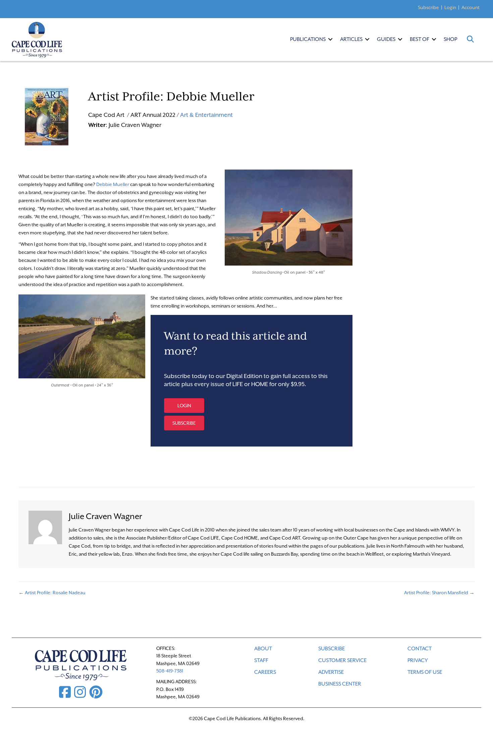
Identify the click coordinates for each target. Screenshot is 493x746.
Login (450, 7)
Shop (450, 39)
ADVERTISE (331, 672)
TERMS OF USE (424, 672)
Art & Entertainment (206, 114)
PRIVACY (417, 660)
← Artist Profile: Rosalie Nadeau (52, 592)
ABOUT (263, 649)
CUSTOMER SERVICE (342, 660)
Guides (386, 39)
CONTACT (419, 649)
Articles (351, 39)
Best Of (419, 39)
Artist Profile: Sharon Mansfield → (439, 592)
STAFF (261, 660)
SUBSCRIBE (331, 649)
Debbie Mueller (112, 184)
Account (470, 7)
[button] (330, 39)
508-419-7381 (169, 670)
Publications (308, 39)
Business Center (339, 684)
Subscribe (428, 7)
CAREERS (265, 672)
